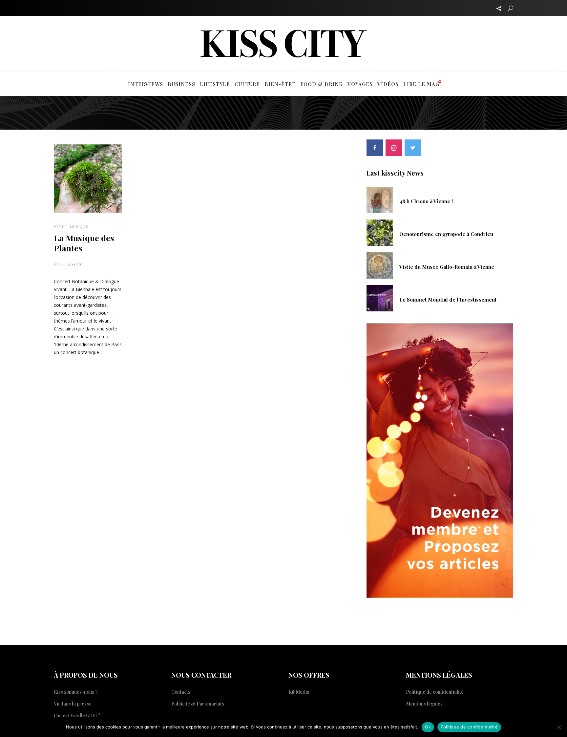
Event (60, 226)
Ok (428, 726)
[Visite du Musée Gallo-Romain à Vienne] (380, 264)
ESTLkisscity (70, 263)
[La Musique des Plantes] (88, 178)
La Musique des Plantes (84, 242)
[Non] (559, 727)
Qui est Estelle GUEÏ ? (77, 715)
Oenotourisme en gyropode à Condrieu (446, 234)
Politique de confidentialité (435, 692)
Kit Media (298, 692)
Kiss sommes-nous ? (76, 692)
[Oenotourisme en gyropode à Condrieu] (380, 232)
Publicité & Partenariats (197, 704)
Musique (79, 226)
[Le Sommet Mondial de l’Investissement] (380, 297)
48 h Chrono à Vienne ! (426, 201)
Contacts (180, 692)
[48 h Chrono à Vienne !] (380, 199)
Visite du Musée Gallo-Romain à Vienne (446, 266)
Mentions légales (424, 704)
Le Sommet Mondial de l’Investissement (447, 299)
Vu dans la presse (73, 704)
